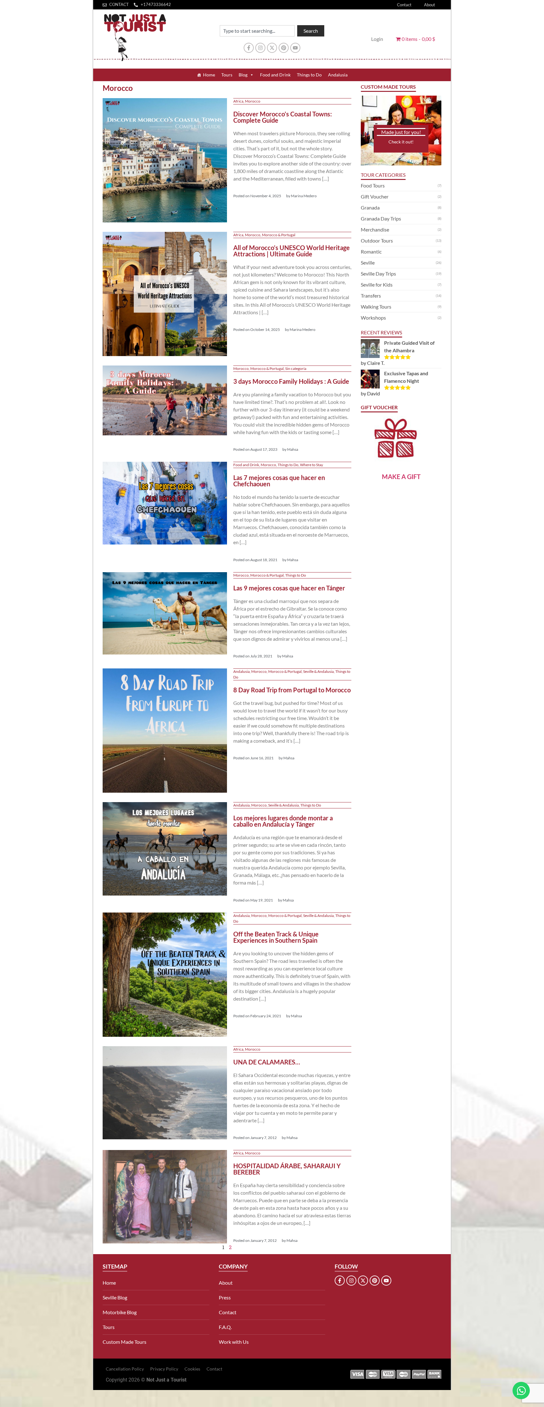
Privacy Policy (164, 1368)
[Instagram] (260, 48)
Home (209, 74)
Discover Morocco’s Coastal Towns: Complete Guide (282, 117)
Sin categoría (295, 368)
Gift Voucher (374, 196)
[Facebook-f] (249, 48)
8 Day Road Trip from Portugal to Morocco (292, 690)
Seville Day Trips (378, 273)
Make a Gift (401, 476)
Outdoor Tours (377, 240)
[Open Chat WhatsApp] (521, 1390)
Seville (368, 262)
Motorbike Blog (120, 1312)
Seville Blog (115, 1297)
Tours (226, 74)
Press (225, 1297)
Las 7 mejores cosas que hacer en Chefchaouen (279, 481)
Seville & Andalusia (318, 671)
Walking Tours (376, 307)
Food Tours (373, 185)
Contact (404, 4)
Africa (238, 101)
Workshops (373, 318)
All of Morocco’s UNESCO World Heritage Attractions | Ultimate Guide (291, 251)
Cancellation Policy (125, 1368)
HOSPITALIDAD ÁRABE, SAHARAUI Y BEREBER (287, 1169)
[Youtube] (295, 48)
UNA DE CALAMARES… (266, 1062)
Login (377, 39)
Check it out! (401, 141)
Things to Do (309, 74)
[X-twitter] (272, 48)
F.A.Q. (225, 1327)
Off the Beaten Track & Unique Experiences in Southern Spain (276, 937)
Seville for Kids (377, 285)
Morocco (252, 101)
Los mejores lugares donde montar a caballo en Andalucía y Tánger (283, 821)
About (429, 4)
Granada (370, 207)
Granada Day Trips (381, 218)
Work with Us (234, 1342)
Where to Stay (311, 464)
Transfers (371, 296)
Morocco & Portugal (278, 234)
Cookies (192, 1368)
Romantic (371, 251)
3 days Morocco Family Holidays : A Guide (291, 381)
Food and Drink (275, 74)
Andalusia (338, 74)
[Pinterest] (284, 48)
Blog (243, 74)
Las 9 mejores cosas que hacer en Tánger (289, 588)
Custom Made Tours (124, 1342)
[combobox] (257, 30)
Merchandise (375, 229)
